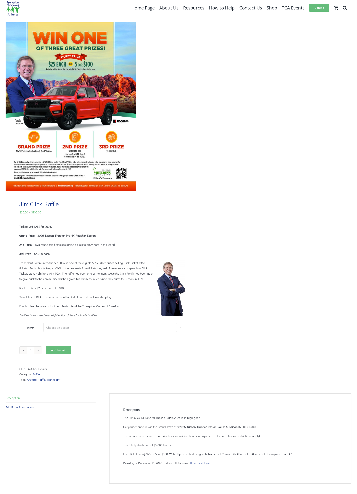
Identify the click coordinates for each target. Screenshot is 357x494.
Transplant (53, 380)
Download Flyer (200, 463)
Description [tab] (13, 398)
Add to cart (58, 350)
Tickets (29, 328)
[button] (345, 7)
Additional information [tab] (20, 407)
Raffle (36, 374)
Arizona (32, 380)
